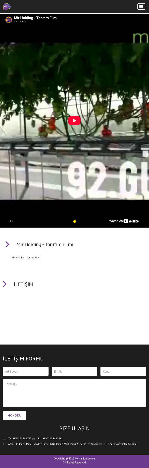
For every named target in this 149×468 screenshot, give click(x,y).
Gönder (14, 415)
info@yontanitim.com (125, 444)
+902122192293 (22, 438)
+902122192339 (52, 438)
